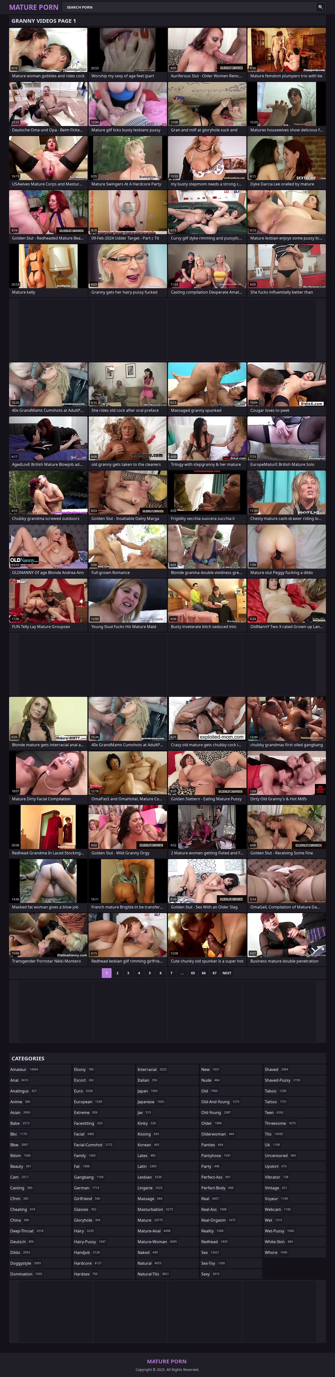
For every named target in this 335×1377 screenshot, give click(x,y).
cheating (22, 1209)
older (211, 1123)
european (88, 1101)
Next (226, 973)
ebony (84, 1069)
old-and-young (220, 1101)
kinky (147, 1123)
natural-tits (153, 1274)
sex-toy (213, 1263)
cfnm (19, 1198)
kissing (148, 1134)
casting (21, 1188)
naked (148, 1252)
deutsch (22, 1241)
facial (84, 1134)
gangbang (88, 1177)
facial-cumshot (93, 1145)
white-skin (279, 1241)
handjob (87, 1252)
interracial (152, 1069)
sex (210, 1252)
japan (148, 1091)
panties (212, 1145)
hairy (84, 1231)
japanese (151, 1101)
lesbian (150, 1177)
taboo (275, 1091)
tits (274, 1134)
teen (274, 1112)
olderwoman (217, 1134)
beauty (20, 1166)
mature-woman (157, 1241)
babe (19, 1123)
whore (276, 1252)
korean (148, 1145)
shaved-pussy (282, 1080)
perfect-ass (216, 1177)
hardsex (86, 1274)
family (85, 1155)
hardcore (88, 1263)
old (209, 1091)
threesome (280, 1123)
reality (212, 1231)
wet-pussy (279, 1231)
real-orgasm (218, 1220)
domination (26, 1274)
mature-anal (154, 1231)
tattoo (276, 1101)
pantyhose (216, 1155)
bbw (19, 1145)
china (19, 1220)
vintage (276, 1188)
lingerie (150, 1188)
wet (273, 1220)
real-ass (214, 1209)
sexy (210, 1274)
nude (210, 1080)
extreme (86, 1112)
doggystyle (25, 1263)
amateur (24, 1069)
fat (82, 1166)
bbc (18, 1134)
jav (144, 1112)
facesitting (88, 1123)
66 (204, 973)
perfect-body (217, 1188)
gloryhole (87, 1220)
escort (84, 1080)
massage (150, 1198)
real (210, 1198)
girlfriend (87, 1198)
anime (20, 1101)
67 (215, 973)
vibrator (276, 1177)
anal (19, 1080)
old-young (216, 1112)
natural (149, 1263)
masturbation (155, 1209)
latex (146, 1155)
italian (147, 1080)
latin (147, 1166)
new (210, 1069)
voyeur (276, 1198)
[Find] (321, 7)
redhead (214, 1241)
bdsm (20, 1155)
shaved (276, 1069)
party (210, 1166)
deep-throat (26, 1231)
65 (193, 973)
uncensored (280, 1155)
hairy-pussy (90, 1241)
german (86, 1188)
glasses (85, 1209)
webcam (278, 1209)
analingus (23, 1091)
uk (272, 1145)
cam (19, 1177)
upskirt (276, 1166)
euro (83, 1091)
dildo (20, 1252)
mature (150, 1220)
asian (20, 1112)
